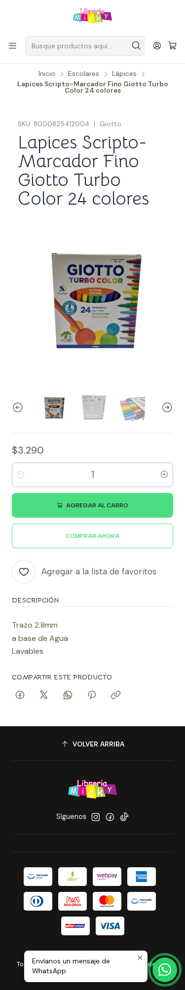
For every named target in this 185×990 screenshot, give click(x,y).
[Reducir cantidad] (20, 475)
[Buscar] (136, 46)
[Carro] (172, 46)
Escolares (83, 74)
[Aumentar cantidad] (164, 475)
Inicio (46, 74)
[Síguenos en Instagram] (96, 817)
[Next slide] (165, 408)
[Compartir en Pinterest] (91, 696)
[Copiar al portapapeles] (116, 696)
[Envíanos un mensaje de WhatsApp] (164, 969)
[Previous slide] (19, 408)
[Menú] (12, 45)
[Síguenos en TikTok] (124, 817)
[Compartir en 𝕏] (44, 696)
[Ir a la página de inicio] (92, 17)
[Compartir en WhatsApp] (68, 696)
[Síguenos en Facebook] (110, 817)
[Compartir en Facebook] (20, 696)
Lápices (124, 74)
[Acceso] (157, 45)
